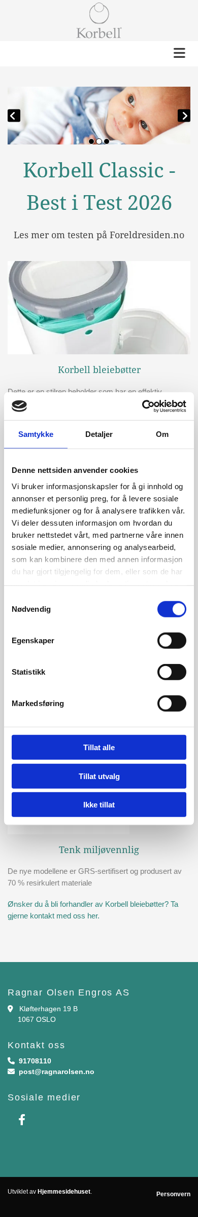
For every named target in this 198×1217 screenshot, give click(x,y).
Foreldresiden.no (147, 235)
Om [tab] (162, 434)
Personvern (173, 1194)
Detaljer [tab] (99, 434)
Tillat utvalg (99, 775)
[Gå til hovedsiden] (99, 21)
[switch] (171, 641)
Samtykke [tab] (35, 434)
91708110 (35, 1061)
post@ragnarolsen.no (56, 1071)
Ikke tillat (99, 804)
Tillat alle (99, 747)
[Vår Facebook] (21, 1120)
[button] (99, 53)
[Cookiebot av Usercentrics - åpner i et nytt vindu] (142, 406)
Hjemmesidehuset (64, 1191)
